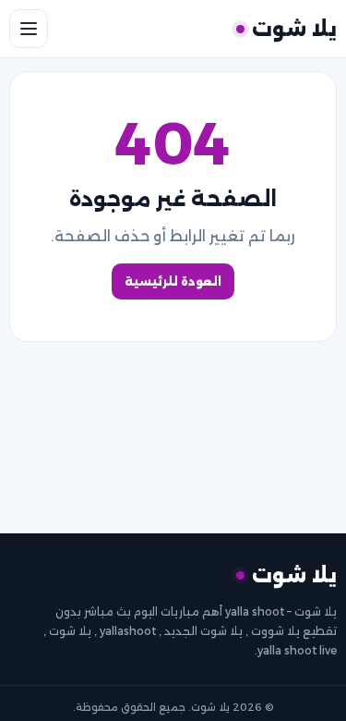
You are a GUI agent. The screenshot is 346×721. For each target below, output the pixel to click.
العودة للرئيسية (173, 281)
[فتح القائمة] (28, 28)
